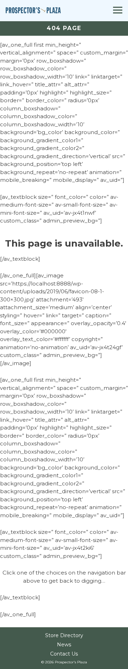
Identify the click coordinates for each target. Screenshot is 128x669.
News (64, 644)
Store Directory (64, 635)
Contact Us (64, 654)
